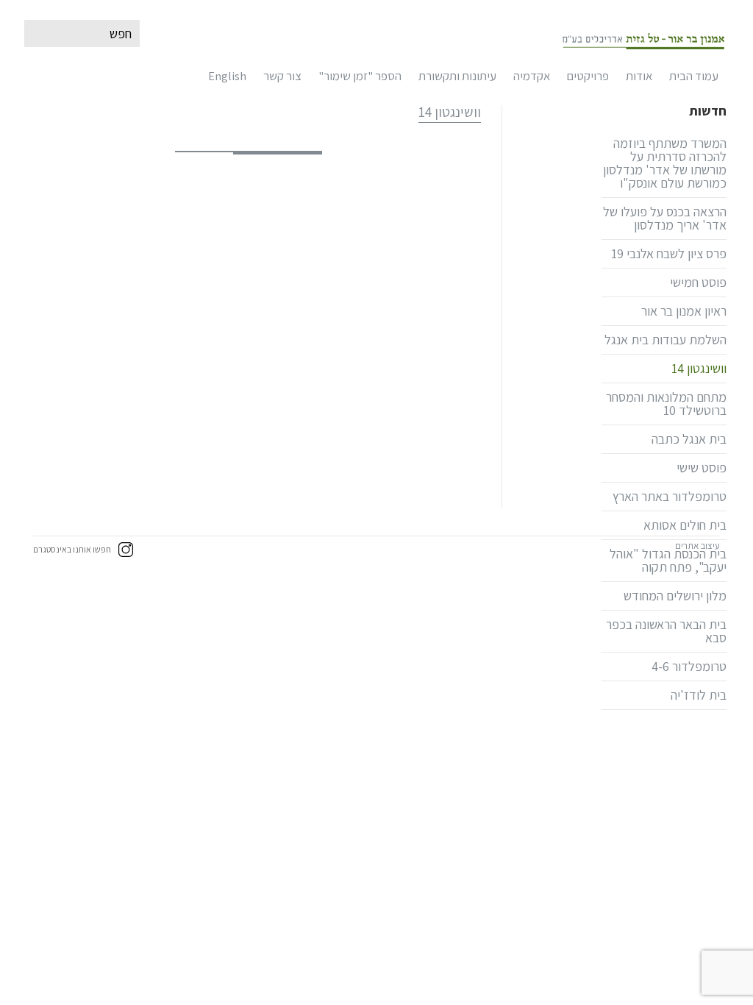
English (227, 76)
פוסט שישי (702, 467)
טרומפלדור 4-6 (689, 666)
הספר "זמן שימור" (360, 76)
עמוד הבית (693, 76)
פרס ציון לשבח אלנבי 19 (669, 253)
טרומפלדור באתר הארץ (670, 496)
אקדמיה (531, 76)
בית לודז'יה (699, 694)
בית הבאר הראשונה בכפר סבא (666, 631)
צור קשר (282, 76)
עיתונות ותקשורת (457, 76)
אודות (639, 76)
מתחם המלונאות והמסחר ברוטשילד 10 (666, 403)
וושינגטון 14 (699, 368)
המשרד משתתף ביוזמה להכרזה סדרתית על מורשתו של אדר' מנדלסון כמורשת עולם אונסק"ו (665, 163)
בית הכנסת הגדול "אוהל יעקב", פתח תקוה (668, 560)
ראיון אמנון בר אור (684, 310)
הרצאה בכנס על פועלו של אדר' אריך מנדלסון (665, 218)
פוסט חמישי (698, 282)
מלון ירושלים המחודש (675, 595)
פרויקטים (588, 76)
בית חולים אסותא (685, 524)
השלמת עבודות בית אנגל (665, 339)
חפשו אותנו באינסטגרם (72, 549)
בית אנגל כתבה (689, 438)
